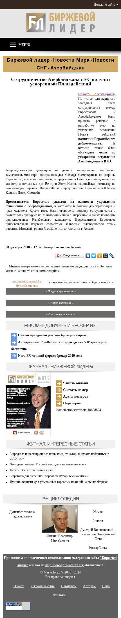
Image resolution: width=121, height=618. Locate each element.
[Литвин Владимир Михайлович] (60, 531)
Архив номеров (75, 396)
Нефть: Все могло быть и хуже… (33, 470)
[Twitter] (94, 255)
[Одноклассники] (100, 255)
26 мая (98, 512)
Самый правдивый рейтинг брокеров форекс (52, 335)
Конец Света (98, 548)
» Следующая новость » (60, 314)
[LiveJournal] (112, 255)
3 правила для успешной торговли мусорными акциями (49, 476)
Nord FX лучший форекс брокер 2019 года (49, 356)
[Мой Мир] (106, 255)
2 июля (98, 521)
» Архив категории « (60, 302)
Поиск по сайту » (106, 4)
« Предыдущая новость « (61, 291)
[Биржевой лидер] (60, 33)
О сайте (19, 586)
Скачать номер (75, 390)
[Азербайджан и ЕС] (41, 162)
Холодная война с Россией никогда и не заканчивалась (48, 464)
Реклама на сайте (43, 586)
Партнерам (72, 403)
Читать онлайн (75, 383)
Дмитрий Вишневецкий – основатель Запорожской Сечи (98, 534)
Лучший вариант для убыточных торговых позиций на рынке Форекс (58, 482)
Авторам (89, 586)
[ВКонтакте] (88, 255)
